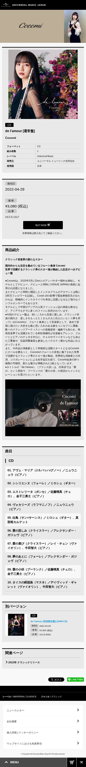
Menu (81, 5)
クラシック (56, 696)
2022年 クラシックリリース (24, 662)
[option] (43, 85)
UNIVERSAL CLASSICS (24, 696)
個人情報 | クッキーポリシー (23, 732)
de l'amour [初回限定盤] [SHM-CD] (48, 621)
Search (72, 5)
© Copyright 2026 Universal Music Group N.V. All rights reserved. (43, 754)
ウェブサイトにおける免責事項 (24, 743)
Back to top (81, 762)
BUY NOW (71, 762)
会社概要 (12, 721)
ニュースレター (15, 710)
